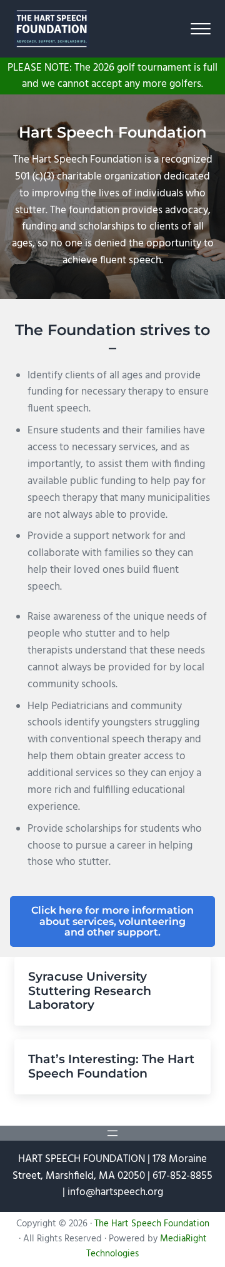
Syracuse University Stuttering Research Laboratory (89, 991)
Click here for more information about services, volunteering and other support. (112, 921)
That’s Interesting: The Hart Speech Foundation (111, 1066)
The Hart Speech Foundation (151, 1223)
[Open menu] (112, 1133)
